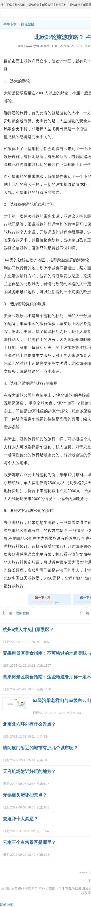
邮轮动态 (20, 4)
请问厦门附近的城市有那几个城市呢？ (40, 747)
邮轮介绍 (75, 4)
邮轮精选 (33, 4)
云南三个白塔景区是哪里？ (29, 842)
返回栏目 (22, 613)
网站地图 (6, 905)
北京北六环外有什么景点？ (29, 724)
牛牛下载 (6, 4)
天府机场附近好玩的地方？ (29, 771)
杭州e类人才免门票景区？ (28, 629)
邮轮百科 (61, 4)
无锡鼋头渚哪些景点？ (25, 795)
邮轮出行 (47, 4)
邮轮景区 (27, 24)
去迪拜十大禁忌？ (20, 818)
